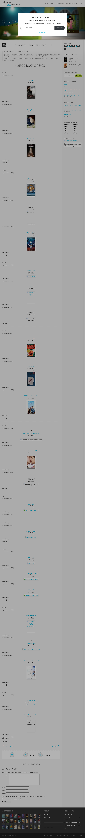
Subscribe (60, 28)
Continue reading (42, 32)
